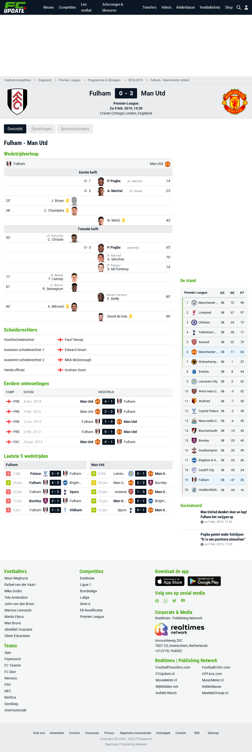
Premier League (69, 80)
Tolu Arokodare (16, 597)
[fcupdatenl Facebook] (157, 601)
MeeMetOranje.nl (215, 693)
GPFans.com (212, 674)
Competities (67, 7)
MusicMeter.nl (212, 680)
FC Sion (10, 672)
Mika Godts (13, 591)
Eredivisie (87, 578)
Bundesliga (88, 591)
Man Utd (157, 164)
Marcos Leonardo (18, 610)
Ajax (7, 653)
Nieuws (48, 7)
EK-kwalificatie (91, 610)
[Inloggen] (244, 7)
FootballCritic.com (216, 667)
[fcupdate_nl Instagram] (165, 601)
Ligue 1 (85, 585)
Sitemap (213, 733)
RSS (197, 733)
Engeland (44, 80)
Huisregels (163, 733)
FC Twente (12, 665)
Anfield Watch (166, 693)
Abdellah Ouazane (18, 629)
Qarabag (11, 704)
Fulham (19, 164)
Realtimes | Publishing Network (126, 744)
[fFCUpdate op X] (174, 601)
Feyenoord (12, 659)
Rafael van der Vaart (20, 585)
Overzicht (15, 129)
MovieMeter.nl (166, 680)
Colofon (180, 733)
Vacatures (92, 733)
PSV (7, 685)
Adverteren (57, 733)
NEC (7, 691)
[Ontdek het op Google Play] (204, 581)
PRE (16, 401)
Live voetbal (86, 7)
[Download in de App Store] (170, 581)
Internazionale (15, 710)
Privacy (109, 733)
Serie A (85, 604)
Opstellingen (42, 129)
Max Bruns (12, 623)
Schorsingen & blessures (112, 7)
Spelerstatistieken (75, 129)
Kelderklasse (185, 7)
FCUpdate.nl (165, 674)
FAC (16, 442)
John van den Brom (19, 604)
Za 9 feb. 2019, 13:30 (126, 108)
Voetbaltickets (210, 7)
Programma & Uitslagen (104, 80)
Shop (229, 7)
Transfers (149, 7)
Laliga (84, 597)
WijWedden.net (167, 686)
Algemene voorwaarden (135, 733)
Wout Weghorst (16, 578)
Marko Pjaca (14, 617)
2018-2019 (135, 80)
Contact (74, 733)
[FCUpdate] (15, 7)
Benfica (10, 697)
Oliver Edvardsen (17, 636)
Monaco (10, 678)
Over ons (39, 733)
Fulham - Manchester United (169, 80)
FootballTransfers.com (173, 667)
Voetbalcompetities (17, 80)
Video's (166, 7)
